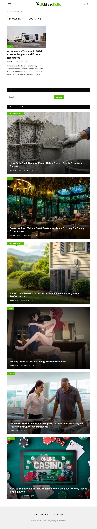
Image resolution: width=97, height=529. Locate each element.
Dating (10, 308)
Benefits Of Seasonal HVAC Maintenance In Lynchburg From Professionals (44, 295)
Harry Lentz (14, 300)
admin (11, 61)
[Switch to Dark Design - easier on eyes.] (83, 4)
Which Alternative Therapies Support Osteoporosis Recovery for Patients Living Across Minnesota (46, 425)
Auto (10, 46)
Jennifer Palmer (15, 235)
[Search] (87, 4)
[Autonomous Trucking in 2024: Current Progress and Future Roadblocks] (26, 37)
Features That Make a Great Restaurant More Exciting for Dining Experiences (47, 230)
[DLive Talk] (48, 4)
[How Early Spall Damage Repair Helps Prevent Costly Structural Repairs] (48, 143)
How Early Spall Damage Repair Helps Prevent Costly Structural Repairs (46, 165)
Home (9, 11)
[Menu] (9, 4)
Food (10, 178)
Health (11, 373)
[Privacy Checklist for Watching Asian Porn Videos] (48, 338)
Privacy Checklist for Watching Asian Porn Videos (38, 361)
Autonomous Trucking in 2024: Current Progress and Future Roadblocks (25, 54)
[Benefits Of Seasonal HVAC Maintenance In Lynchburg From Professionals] (48, 273)
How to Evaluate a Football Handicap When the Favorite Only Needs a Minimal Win (48, 490)
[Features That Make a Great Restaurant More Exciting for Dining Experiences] (48, 208)
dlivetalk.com (61, 521)
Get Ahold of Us (41, 515)
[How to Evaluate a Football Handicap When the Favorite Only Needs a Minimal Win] (48, 468)
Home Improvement (15, 113)
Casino (11, 438)
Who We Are (57, 515)
